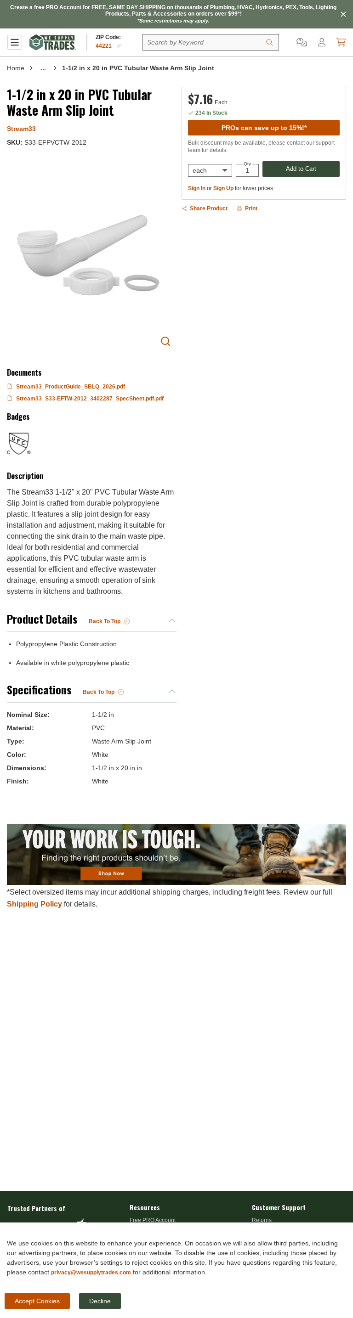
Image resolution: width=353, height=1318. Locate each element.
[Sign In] (321, 42)
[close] (343, 14)
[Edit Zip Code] (119, 46)
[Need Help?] (301, 42)
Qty (247, 164)
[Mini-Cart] (341, 42)
